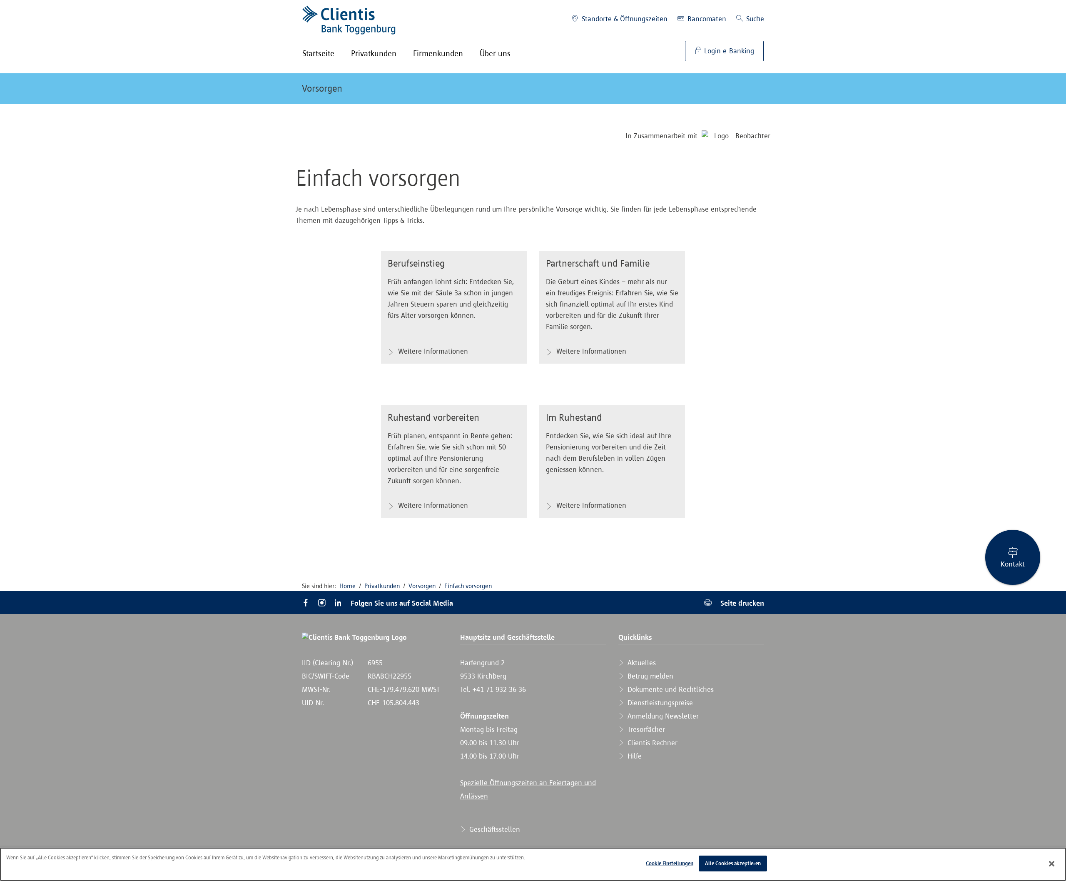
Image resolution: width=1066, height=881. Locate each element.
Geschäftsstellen (493, 829)
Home (347, 585)
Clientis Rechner (651, 743)
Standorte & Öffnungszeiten (623, 19)
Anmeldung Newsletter (662, 716)
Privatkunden (382, 585)
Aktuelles (640, 663)
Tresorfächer (645, 729)
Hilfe (633, 756)
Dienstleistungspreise (659, 703)
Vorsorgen (322, 88)
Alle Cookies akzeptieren (733, 863)
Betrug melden (649, 676)
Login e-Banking (728, 51)
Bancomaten (705, 19)
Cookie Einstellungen (669, 863)
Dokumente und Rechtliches (669, 689)
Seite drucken (741, 603)
